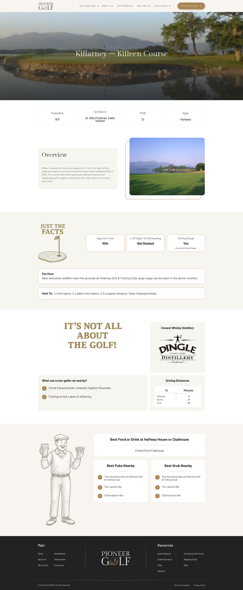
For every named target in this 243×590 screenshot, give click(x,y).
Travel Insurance (165, 559)
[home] (57, 6)
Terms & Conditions (182, 585)
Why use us (144, 6)
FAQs (160, 565)
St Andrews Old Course (194, 553)
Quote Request (164, 553)
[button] (89, 6)
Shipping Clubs (190, 559)
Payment (161, 571)
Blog (186, 565)
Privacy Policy (199, 585)
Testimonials (125, 6)
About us (107, 6)
